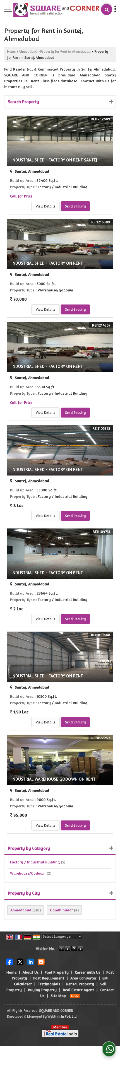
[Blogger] (41, 961)
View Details (45, 206)
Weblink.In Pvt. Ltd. (62, 1016)
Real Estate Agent (78, 989)
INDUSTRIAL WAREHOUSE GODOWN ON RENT (53, 779)
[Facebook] (9, 961)
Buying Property (42, 989)
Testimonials (49, 983)
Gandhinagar (61, 910)
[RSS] (75, 995)
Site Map (58, 995)
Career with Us (87, 972)
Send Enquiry (75, 206)
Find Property (57, 972)
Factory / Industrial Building (35, 862)
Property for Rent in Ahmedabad (65, 51)
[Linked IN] (30, 961)
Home (11, 51)
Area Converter (83, 978)
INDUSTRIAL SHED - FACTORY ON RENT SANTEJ (54, 160)
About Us (31, 972)
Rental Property (80, 983)
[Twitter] (20, 961)
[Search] (106, 9)
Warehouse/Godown (27, 873)
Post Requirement (48, 978)
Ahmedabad (28, 51)
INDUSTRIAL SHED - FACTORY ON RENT (47, 263)
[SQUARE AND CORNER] (56, 10)
